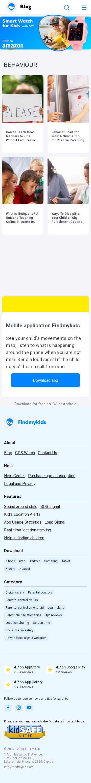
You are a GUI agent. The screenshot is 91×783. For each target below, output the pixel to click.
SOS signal (50, 506)
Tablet (66, 561)
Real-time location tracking (27, 530)
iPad (22, 561)
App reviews (53, 615)
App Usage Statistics (22, 522)
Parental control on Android (25, 607)
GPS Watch (25, 452)
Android (34, 561)
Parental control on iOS (22, 600)
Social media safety (19, 630)
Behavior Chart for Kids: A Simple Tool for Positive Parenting (68, 136)
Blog (8, 452)
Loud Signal (54, 522)
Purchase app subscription (51, 475)
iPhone (10, 561)
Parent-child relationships (23, 615)
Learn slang (56, 607)
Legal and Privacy (19, 483)
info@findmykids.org (19, 767)
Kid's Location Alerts (22, 514)
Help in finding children (24, 537)
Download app (45, 380)
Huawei (24, 569)
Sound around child (20, 506)
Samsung (51, 561)
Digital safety (15, 592)
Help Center (14, 475)
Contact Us (47, 452)
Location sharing (17, 623)
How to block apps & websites (26, 638)
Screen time (41, 623)
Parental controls (40, 592)
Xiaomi (10, 569)
